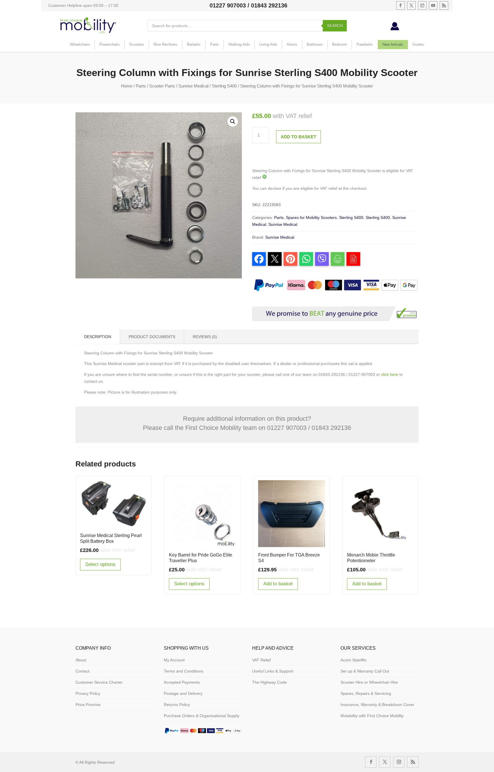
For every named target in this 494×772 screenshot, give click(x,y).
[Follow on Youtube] (433, 5)
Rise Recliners (166, 44)
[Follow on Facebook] (400, 5)
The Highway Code (269, 682)
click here (389, 374)
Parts (214, 44)
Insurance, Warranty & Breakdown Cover (377, 704)
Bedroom (339, 44)
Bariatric (194, 44)
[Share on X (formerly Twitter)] (275, 259)
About (80, 660)
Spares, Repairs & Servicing (365, 693)
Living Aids (268, 44)
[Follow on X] (411, 5)
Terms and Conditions (183, 671)
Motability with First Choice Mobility (372, 715)
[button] (233, 121)
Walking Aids (239, 44)
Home (126, 85)
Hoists (292, 44)
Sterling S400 (224, 85)
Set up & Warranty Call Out (364, 671)
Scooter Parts (162, 85)
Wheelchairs (80, 44)
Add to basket (298, 136)
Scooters (136, 44)
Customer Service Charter (99, 682)
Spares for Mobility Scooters (311, 217)
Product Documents (152, 336)
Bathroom (315, 44)
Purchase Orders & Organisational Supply (201, 715)
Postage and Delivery (183, 693)
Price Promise (88, 704)
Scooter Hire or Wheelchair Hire (369, 682)
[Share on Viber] (322, 259)
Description (97, 336)
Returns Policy (177, 704)
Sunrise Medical (193, 85)
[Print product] (337, 259)
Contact (82, 671)
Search (334, 25)
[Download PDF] (353, 259)
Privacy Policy (87, 693)
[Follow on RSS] (444, 5)
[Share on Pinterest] (290, 259)
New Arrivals (393, 44)
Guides (418, 44)
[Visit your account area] (395, 29)
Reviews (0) (205, 336)
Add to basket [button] (278, 584)
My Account (174, 660)
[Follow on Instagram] (422, 5)
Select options (100, 564)
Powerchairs (109, 44)
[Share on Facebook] (259, 259)
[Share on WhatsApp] (306, 259)
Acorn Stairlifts (353, 660)
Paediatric (364, 44)
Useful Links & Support (272, 671)
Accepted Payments (182, 682)
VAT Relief (261, 660)
